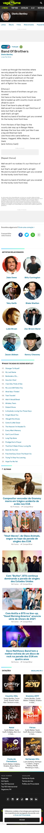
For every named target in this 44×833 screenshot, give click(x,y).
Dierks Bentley (7, 55)
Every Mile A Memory (13, 431)
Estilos (24, 8)
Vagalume (11, 3)
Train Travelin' (10, 396)
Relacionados (29, 25)
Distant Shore (10, 407)
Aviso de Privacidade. (23, 815)
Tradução (15, 47)
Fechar (22, 820)
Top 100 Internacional (9, 787)
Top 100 (14, 8)
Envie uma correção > (26, 227)
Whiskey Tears (10, 403)
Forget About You (11, 415)
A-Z (32, 8)
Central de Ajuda (28, 778)
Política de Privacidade (30, 784)
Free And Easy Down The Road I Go (18, 454)
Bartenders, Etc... (11, 376)
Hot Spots (5, 781)
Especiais (4, 778)
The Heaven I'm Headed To (15, 427)
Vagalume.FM (36, 671)
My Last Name (10, 372)
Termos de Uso (27, 781)
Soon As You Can (11, 450)
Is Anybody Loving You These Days (18, 411)
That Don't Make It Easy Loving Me (18, 446)
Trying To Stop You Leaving (15, 458)
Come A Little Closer (12, 423)
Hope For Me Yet (11, 462)
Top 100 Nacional (7, 784)
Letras (3, 25)
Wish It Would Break (12, 400)
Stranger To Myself (12, 368)
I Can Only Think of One (13, 384)
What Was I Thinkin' (12, 392)
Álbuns (11, 25)
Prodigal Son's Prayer (13, 442)
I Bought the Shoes (12, 419)
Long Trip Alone (11, 438)
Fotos (19, 25)
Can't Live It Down (12, 434)
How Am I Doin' (11, 380)
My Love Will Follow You (14, 388)
